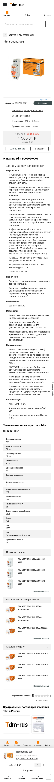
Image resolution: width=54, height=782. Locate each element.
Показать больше (41, 592)
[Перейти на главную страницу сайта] (22, 4)
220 (7, 492)
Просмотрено (37, 778)
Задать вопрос (53, 390)
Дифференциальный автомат (18, 535)
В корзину (40, 149)
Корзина (47, 15)
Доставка (27, 745)
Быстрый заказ (17, 149)
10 (7, 542)
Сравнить (7, 778)
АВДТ (8, 521)
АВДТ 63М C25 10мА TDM (27, 759)
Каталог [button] (7, 745)
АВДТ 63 (12, 35)
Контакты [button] (7, 15)
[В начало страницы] (48, 776)
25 (7, 507)
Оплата (17, 745)
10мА (8, 514)
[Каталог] (5, 4)
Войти (27, 15)
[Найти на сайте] (48, 24)
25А (7, 499)
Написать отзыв (41, 700)
